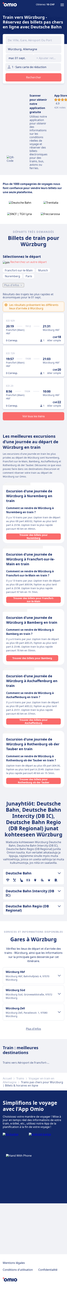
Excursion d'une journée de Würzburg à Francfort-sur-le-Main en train (30, 559)
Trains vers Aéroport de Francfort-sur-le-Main (32, 1062)
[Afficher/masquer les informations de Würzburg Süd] (59, 994)
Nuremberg (12, 276)
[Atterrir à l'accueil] (10, 5)
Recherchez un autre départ (28, 262)
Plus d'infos (11, 285)
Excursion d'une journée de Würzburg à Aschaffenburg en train (31, 681)
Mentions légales (14, 1263)
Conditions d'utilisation (18, 1270)
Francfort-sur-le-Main (19, 270)
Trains (20, 1078)
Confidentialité (47, 1270)
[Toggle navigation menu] (62, 5)
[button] (20, 58)
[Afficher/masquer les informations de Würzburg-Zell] (59, 1012)
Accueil (7, 1078)
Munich (43, 270)
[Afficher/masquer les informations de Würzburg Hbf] (59, 976)
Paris (29, 276)
